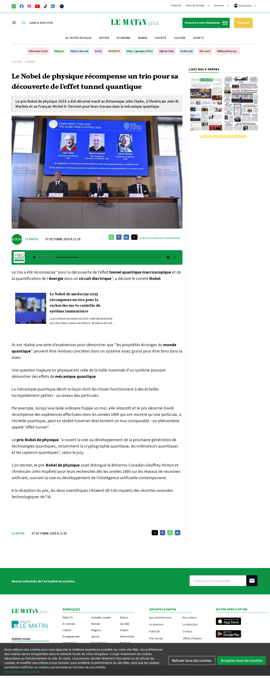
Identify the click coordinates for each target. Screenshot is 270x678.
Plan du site (156, 638)
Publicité (176, 5)
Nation (104, 38)
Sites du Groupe (195, 5)
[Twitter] (61, 6)
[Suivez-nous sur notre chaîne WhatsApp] (15, 6)
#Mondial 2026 (38, 51)
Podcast (125, 643)
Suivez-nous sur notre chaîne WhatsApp (159, 238)
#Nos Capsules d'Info (140, 51)
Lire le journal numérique (223, 135)
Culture (180, 38)
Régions (96, 630)
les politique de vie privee (21, 671)
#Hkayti (59, 51)
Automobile (127, 636)
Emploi (124, 630)
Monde (142, 38)
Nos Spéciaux (99, 643)
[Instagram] (29, 6)
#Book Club (166, 51)
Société (160, 38)
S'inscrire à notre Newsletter (203, 22)
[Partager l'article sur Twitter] (134, 237)
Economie (69, 624)
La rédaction (190, 624)
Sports (198, 38)
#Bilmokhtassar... (227, 51)
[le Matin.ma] (135, 22)
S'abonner (243, 22)
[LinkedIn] (53, 6)
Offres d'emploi (192, 638)
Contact (187, 631)
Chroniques (70, 643)
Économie (124, 38)
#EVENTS (114, 51)
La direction (156, 624)
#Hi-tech (205, 51)
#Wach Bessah (79, 51)
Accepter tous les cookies (241, 660)
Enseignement (71, 636)
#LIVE (98, 51)
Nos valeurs (190, 617)
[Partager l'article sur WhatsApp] (111, 237)
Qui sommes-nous (160, 617)
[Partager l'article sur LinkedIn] (126, 237)
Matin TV (68, 617)
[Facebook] (22, 6)
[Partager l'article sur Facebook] (119, 237)
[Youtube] (37, 6)
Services (219, 5)
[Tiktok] (45, 6)
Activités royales (78, 38)
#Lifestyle (186, 51)
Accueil (17, 62)
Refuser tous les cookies (192, 660)
